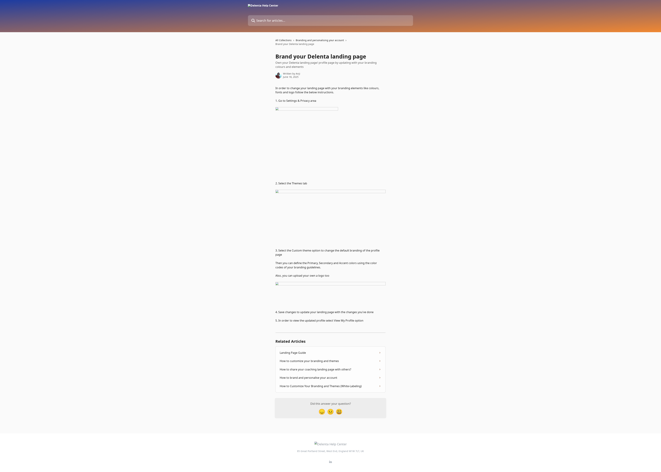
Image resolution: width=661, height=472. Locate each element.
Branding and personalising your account (320, 40)
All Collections (283, 40)
